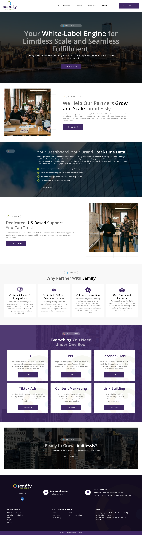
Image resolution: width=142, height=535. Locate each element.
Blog (9, 517)
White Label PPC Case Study (106, 515)
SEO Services (56, 513)
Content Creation (75, 515)
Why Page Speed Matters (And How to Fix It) (112, 513)
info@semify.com (56, 494)
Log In (9, 520)
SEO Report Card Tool (15, 513)
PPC (70, 513)
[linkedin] (22, 499)
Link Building (56, 517)
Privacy (10, 522)
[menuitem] (58, 5)
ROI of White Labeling (15, 515)
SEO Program (56, 515)
